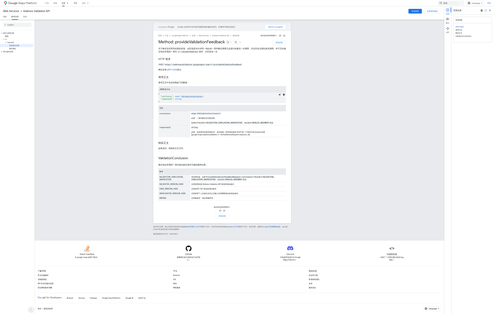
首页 (160, 36)
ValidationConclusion (192, 96)
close (489, 10)
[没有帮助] (284, 36)
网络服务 (176, 288)
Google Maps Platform (180, 36)
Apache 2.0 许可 (233, 227)
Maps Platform (27, 3)
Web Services (11, 11)
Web (175, 283)
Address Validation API (36, 11)
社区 (84, 3)
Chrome (81, 298)
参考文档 (15, 16)
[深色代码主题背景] (284, 95)
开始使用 (415, 11)
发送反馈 (279, 42)
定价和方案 (313, 275)
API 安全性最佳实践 (46, 283)
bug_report (481, 10)
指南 (5, 16)
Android (176, 275)
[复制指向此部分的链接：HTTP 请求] (173, 59)
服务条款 (312, 288)
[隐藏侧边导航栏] (31, 309)
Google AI (129, 298)
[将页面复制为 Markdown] (236, 42)
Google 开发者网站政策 (271, 227)
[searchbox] (17, 25)
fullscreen (485, 10)
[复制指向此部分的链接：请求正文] (171, 77)
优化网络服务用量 (45, 288)
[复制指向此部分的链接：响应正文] (171, 143)
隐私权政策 (48, 309)
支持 (310, 283)
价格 (55, 3)
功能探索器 (42, 279)
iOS (174, 279)
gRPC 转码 (172, 69)
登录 (489, 3)
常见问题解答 (43, 275)
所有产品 (142, 298)
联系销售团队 (432, 11)
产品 (47, 3)
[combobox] (451, 3)
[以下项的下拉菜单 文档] (68, 3)
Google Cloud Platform (111, 298)
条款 (39, 309)
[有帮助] (280, 36)
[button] (17, 33)
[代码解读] (280, 95)
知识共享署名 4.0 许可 (193, 227)
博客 (75, 3)
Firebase (93, 298)
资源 (25, 16)
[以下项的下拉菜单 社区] (89, 3)
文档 (63, 3)
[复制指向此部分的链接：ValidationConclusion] (190, 158)
